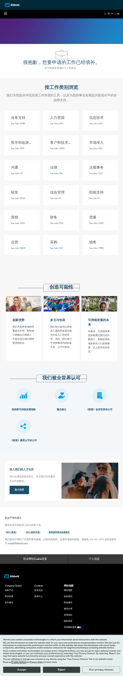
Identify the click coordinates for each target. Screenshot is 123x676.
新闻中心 (38, 597)
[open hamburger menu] (5, 13)
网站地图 (68, 590)
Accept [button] (21, 669)
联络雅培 (68, 603)
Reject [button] (61, 669)
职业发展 (9, 597)
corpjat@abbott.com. (18, 543)
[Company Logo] (12, 5)
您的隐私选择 (70, 627)
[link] (19, 490)
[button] (106, 13)
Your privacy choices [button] (101, 669)
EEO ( (8, 532)
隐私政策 (68, 621)
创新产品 (9, 590)
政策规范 (68, 597)
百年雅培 (9, 603)
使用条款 (68, 615)
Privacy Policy (37, 662)
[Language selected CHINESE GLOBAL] (110, 13)
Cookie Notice (19, 662)
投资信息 (38, 590)
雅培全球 (68, 609)
